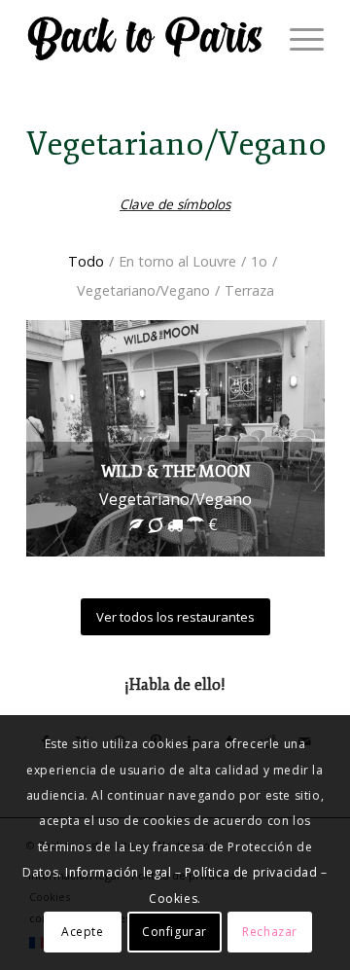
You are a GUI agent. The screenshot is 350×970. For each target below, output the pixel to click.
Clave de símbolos (175, 204)
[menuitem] (297, 39)
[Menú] (297, 39)
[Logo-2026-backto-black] (145, 39)
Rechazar (270, 931)
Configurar (174, 931)
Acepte (82, 931)
